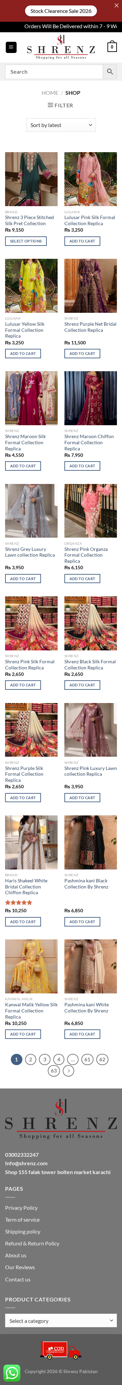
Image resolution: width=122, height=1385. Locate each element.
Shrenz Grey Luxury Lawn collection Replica (30, 552)
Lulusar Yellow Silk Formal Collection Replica (24, 330)
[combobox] (61, 1320)
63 (54, 1070)
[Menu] (11, 47)
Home (50, 92)
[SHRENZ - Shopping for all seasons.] (61, 47)
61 (87, 1059)
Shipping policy (22, 1231)
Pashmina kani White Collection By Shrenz (86, 1007)
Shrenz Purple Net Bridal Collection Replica (90, 327)
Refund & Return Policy (32, 1243)
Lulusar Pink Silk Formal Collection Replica (89, 220)
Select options (26, 241)
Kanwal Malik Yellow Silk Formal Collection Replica (31, 1010)
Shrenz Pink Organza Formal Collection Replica (86, 555)
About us (15, 1255)
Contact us (17, 1279)
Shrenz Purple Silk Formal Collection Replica (24, 774)
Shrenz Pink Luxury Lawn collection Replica (90, 771)
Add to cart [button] (82, 241)
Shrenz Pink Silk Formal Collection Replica (30, 664)
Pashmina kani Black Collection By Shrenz (86, 883)
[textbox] (59, 1321)
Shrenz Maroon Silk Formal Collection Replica (25, 442)
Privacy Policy (21, 1207)
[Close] (116, 5)
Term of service (22, 1219)
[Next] (68, 1071)
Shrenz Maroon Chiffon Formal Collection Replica (89, 442)
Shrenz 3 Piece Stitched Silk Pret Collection (29, 220)
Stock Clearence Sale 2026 (61, 10)
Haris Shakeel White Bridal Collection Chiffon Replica (26, 886)
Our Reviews (20, 1267)
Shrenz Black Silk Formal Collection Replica (90, 664)
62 (102, 1059)
